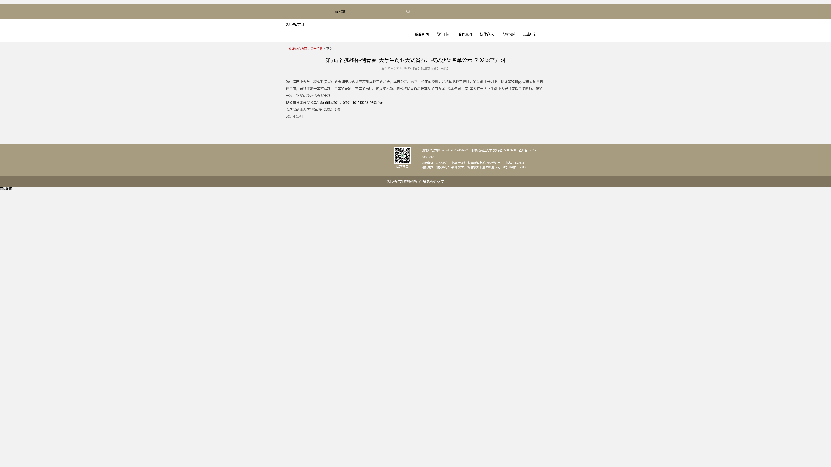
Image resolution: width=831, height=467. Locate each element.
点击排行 (530, 34)
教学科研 (444, 34)
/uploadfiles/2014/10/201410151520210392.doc (350, 102)
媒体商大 (487, 34)
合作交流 (465, 34)
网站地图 (6, 188)
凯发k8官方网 (295, 24)
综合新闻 (422, 34)
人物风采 (508, 34)
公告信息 (317, 48)
